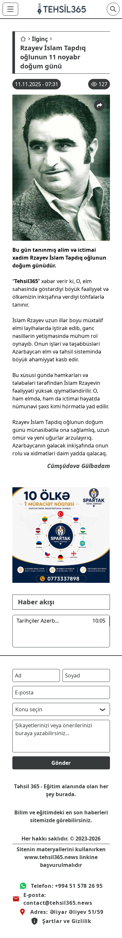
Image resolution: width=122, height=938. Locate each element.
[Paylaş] (99, 105)
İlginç (40, 39)
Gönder (61, 762)
